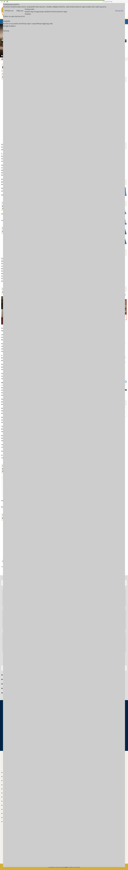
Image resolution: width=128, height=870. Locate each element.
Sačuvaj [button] (6, 31)
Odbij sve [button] (19, 11)
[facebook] (1, 1)
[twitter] (4, 1)
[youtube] (7, 1)
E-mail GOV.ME (107, 1)
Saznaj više (119, 11)
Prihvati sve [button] (9, 11)
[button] (125, 40)
